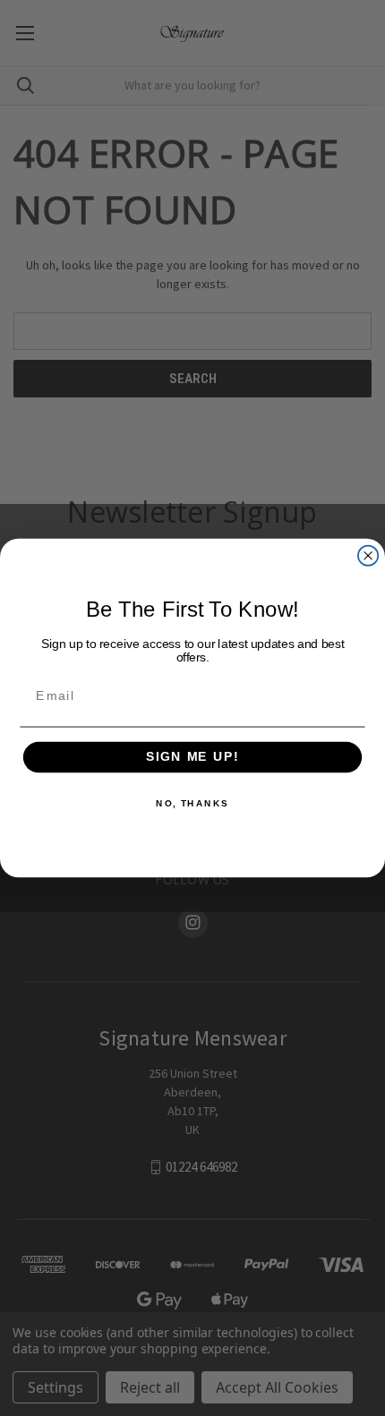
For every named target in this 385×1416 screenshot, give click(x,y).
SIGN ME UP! (192, 757)
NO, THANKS (192, 803)
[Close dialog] (368, 555)
